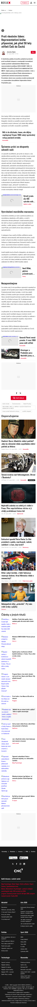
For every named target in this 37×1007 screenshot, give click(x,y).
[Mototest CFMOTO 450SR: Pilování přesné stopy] (6, 642)
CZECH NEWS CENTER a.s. (24, 985)
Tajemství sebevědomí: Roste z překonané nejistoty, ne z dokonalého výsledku (22, 758)
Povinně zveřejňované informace (18, 1002)
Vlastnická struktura (24, 998)
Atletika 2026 (24, 949)
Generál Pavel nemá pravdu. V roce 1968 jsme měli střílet (28, 340)
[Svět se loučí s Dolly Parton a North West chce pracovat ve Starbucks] (6, 729)
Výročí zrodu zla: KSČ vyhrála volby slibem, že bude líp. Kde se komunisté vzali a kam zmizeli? (29, 199)
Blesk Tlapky (15, 884)
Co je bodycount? (5, 919)
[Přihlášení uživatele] (31, 2)
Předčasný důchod (25, 962)
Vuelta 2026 (14, 896)
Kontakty (4, 851)
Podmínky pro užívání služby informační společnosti (18, 994)
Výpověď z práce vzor (6, 948)
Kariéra (33, 851)
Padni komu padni (5, 946)
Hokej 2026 (23, 942)
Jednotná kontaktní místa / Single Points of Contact (14, 1000)
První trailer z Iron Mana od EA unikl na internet (23, 697)
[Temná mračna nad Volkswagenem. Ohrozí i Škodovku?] (18, 462)
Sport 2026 (24, 932)
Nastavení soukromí (13, 998)
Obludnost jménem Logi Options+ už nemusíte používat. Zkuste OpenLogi (22, 777)
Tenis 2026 (23, 944)
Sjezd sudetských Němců (7, 941)
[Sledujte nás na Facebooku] (16, 864)
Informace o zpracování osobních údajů (16, 996)
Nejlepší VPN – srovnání (7, 972)
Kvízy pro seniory (5, 914)
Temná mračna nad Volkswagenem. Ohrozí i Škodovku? (18, 476)
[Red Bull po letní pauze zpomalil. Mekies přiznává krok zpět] (6, 802)
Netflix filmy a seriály (6, 974)
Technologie (5, 958)
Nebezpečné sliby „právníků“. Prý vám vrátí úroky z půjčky (16, 605)
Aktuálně (4, 902)
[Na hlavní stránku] (5, 2)
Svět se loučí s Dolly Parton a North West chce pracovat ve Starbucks (23, 725)
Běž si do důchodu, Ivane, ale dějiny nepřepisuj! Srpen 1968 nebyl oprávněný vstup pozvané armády (18, 135)
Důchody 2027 (24, 967)
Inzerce (20, 851)
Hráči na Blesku (24, 884)
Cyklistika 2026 (24, 951)
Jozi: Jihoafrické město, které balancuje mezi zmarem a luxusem (23, 740)
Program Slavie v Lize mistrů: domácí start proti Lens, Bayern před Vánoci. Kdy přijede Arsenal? (23, 676)
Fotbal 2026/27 (24, 939)
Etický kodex (31, 1000)
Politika (4, 932)
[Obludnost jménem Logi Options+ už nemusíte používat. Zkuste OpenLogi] (6, 783)
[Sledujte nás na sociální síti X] (12, 864)
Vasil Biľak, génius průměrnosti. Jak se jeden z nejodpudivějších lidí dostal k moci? (28, 271)
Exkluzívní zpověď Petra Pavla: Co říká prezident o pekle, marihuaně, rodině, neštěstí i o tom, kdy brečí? (16, 542)
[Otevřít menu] (34, 2)
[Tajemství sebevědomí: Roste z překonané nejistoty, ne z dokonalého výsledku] (6, 763)
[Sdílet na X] (20, 393)
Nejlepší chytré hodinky (7, 969)
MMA (22, 937)
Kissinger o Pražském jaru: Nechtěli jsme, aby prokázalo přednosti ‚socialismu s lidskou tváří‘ (28, 353)
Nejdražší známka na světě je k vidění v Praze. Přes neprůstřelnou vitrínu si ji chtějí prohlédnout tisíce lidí (17, 508)
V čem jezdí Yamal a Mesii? (8, 912)
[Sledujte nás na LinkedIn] (24, 864)
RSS (27, 851)
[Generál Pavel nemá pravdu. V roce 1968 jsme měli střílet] (9, 341)
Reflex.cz (3, 10)
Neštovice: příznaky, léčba (8, 909)
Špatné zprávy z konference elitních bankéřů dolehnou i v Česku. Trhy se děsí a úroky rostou (23, 654)
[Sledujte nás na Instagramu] (20, 864)
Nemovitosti (9, 889)
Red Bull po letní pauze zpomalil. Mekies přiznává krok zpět (23, 797)
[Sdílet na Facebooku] (16, 393)
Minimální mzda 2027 (26, 969)
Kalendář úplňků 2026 (6, 917)
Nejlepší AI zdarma (6, 967)
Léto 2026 (24, 902)
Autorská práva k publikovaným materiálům (18, 992)
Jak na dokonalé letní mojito (28, 923)
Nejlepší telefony (5, 964)
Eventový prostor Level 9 (14, 893)
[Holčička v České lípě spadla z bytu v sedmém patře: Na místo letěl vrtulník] (6, 625)
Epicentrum (4, 907)
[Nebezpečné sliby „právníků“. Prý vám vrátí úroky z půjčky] (18, 592)
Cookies (29, 996)
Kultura (10, 10)
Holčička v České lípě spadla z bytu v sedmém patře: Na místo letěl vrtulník (23, 620)
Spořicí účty (24, 964)
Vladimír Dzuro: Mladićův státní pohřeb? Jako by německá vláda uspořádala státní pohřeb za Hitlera (18, 444)
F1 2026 (23, 946)
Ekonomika (24, 958)
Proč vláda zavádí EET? (7, 943)
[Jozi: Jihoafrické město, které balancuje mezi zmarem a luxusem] (6, 745)
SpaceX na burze (5, 962)
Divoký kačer (4, 950)
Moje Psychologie (6, 884)
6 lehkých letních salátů (26, 926)
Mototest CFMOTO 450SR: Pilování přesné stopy (23, 638)
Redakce (12, 851)
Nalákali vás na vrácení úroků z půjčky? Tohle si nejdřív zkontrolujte (24, 710)
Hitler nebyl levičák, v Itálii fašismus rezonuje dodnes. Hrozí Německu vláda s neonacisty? (17, 576)
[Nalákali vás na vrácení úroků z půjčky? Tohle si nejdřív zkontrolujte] (7, 714)
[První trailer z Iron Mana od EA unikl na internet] (6, 700)
